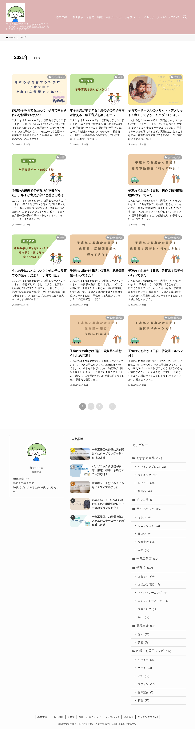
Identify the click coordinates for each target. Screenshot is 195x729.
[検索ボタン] (185, 17)
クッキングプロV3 (152, 466)
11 (112, 406)
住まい (144, 533)
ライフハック (148, 508)
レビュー (146, 482)
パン (143, 675)
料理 (143, 700)
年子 (143, 617)
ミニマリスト (149, 525)
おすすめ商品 (149, 458)
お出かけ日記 (149, 584)
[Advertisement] (97, 178)
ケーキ (145, 667)
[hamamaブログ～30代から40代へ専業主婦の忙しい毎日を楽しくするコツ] (15, 12)
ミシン (144, 517)
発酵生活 (146, 541)
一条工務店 (146, 558)
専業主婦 (145, 625)
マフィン (146, 684)
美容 (143, 642)
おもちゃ (146, 576)
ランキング (147, 474)
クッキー (146, 659)
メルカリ (144, 499)
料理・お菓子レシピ (153, 650)
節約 (143, 550)
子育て (144, 567)
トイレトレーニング (152, 592)
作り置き (145, 692)
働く (143, 634)
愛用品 (145, 491)
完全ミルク (147, 609)
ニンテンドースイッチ (153, 600)
